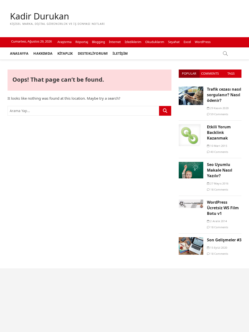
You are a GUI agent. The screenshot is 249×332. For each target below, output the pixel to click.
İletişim (120, 53)
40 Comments (219, 152)
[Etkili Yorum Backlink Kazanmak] (190, 126)
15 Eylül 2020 (218, 247)
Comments (210, 73)
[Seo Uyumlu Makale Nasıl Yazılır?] (191, 164)
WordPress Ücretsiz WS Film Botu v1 (223, 208)
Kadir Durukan (39, 16)
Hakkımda (43, 53)
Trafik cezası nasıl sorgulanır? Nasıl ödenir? (224, 95)
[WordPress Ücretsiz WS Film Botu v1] (191, 202)
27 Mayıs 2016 (218, 183)
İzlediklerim (133, 42)
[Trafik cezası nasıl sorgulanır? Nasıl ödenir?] (191, 89)
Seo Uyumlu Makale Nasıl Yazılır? (219, 170)
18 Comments (219, 189)
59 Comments (219, 114)
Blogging (98, 42)
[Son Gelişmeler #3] (191, 239)
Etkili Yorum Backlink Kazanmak (219, 132)
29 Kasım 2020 (219, 108)
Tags (231, 73)
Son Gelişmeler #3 (224, 240)
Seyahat (174, 42)
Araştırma (64, 42)
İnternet (115, 42)
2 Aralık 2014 (218, 221)
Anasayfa (19, 53)
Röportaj (81, 42)
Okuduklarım (154, 42)
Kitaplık (65, 53)
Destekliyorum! (93, 53)
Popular (189, 73)
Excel (187, 42)
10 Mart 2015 (218, 146)
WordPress (203, 42)
